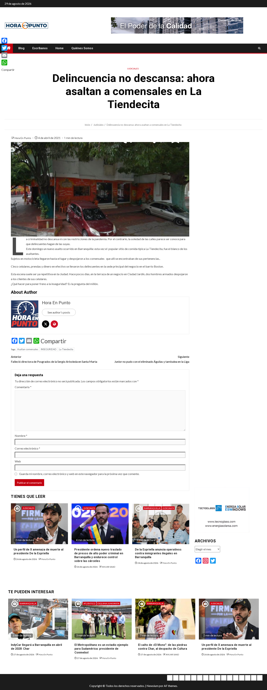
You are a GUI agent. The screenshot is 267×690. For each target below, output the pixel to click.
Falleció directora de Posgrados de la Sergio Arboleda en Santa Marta (54, 359)
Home (59, 48)
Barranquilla (152, 508)
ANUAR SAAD (108, 566)
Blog (21, 48)
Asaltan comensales (27, 349)
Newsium (152, 685)
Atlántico (89, 603)
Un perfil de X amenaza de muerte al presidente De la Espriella (38, 551)
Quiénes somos (82, 48)
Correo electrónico (27, 448)
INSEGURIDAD (48, 349)
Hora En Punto (23, 137)
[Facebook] (8, 40)
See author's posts (59, 312)
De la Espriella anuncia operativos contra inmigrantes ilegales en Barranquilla (158, 553)
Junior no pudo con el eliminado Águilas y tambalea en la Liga (151, 359)
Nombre (21, 435)
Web (18, 461)
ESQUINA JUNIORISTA (108, 603)
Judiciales (133, 68)
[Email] (8, 55)
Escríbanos (40, 48)
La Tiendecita (66, 349)
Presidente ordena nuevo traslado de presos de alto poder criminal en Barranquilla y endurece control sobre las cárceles (98, 555)
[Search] (259, 48)
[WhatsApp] (8, 62)
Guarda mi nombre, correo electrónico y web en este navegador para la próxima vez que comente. (79, 473)
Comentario (23, 387)
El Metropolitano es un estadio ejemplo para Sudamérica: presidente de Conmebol (101, 648)
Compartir (53, 341)
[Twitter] (8, 48)
